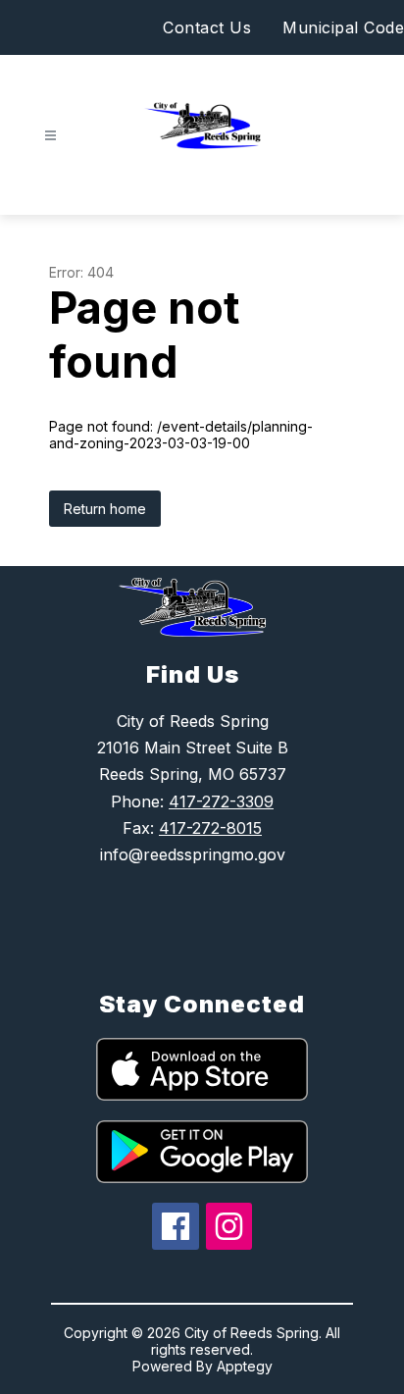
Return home (105, 508)
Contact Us (207, 27)
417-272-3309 (221, 801)
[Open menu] (50, 136)
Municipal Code (343, 27)
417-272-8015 (210, 828)
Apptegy (245, 1366)
